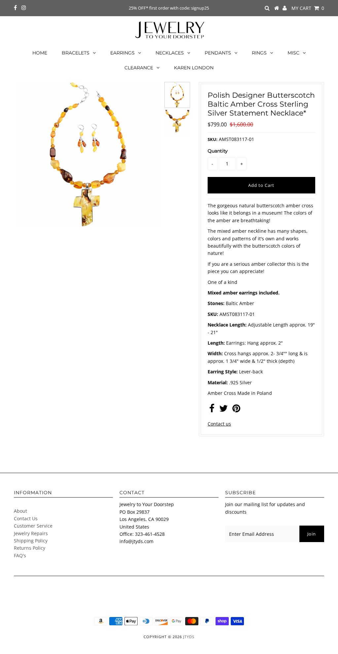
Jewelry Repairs (31, 533)
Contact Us (26, 518)
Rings (259, 53)
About (20, 511)
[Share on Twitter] (223, 410)
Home (39, 53)
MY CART (307, 8)
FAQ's (20, 555)
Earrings (122, 53)
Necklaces (169, 53)
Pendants (218, 53)
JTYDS (188, 636)
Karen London (194, 68)
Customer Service (33, 526)
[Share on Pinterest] (236, 410)
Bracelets (75, 53)
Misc (293, 53)
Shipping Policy (31, 540)
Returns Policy (29, 548)
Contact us (219, 424)
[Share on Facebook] (212, 410)
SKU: (213, 139)
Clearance (138, 68)
